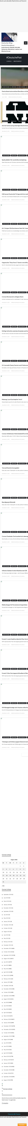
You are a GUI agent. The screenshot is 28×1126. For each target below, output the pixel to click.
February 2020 (7, 1019)
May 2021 (6, 968)
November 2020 (7, 989)
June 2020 (6, 1005)
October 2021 (7, 951)
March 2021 (7, 975)
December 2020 (7, 985)
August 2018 (7, 1080)
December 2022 (7, 924)
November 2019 (7, 1029)
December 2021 (7, 945)
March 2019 (7, 1056)
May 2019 (6, 1049)
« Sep (3, 885)
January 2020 (7, 1022)
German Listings (7, 1089)
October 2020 (7, 992)
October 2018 (7, 1073)
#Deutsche (14, 86)
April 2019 (6, 1053)
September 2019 (8, 1036)
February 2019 (7, 1059)
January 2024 (7, 904)
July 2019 (6, 1043)
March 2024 (7, 901)
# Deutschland (6, 86)
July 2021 (6, 962)
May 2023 (6, 918)
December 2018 (7, 1066)
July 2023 (6, 914)
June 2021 (6, 965)
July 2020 (6, 1002)
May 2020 (6, 1009)
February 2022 (7, 941)
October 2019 (7, 1032)
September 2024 (8, 894)
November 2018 (7, 1070)
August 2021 (7, 958)
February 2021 (7, 978)
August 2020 (7, 999)
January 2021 (7, 982)
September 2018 (8, 1076)
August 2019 (7, 1039)
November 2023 (7, 908)
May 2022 (6, 938)
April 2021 (6, 972)
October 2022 (7, 928)
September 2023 (8, 911)
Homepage (9, 61)
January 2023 (7, 921)
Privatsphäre (5, 1103)
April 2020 (6, 1012)
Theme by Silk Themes (14, 1114)
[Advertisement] (14, 17)
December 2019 (7, 1026)
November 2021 (7, 948)
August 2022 (7, 931)
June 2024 (6, 897)
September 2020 (8, 995)
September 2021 (8, 955)
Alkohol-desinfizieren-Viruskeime (15, 97)
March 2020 (7, 1016)
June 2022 (6, 935)
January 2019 (7, 1063)
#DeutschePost (21, 86)
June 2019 (6, 1046)
